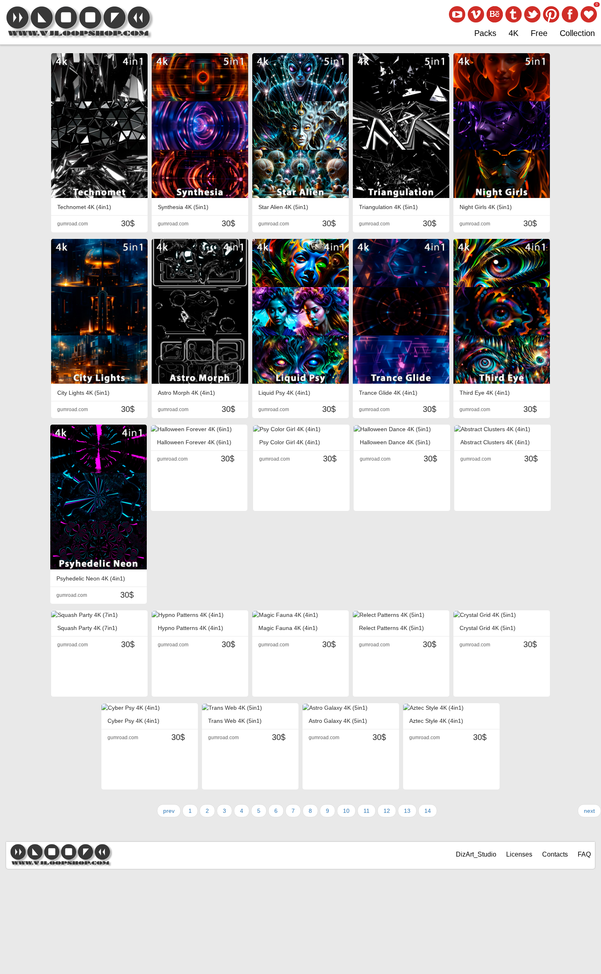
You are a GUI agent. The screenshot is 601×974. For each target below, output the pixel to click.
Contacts (555, 854)
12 (386, 811)
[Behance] (495, 14)
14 (427, 811)
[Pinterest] (551, 14)
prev (169, 811)
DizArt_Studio (476, 854)
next (589, 811)
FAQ (584, 854)
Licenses (519, 854)
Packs (485, 33)
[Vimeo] (476, 14)
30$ (128, 223)
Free (539, 33)
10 (346, 811)
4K (513, 33)
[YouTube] (457, 14)
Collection (577, 33)
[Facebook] (570, 14)
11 (366, 811)
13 (407, 811)
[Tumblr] (513, 14)
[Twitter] (532, 14)
